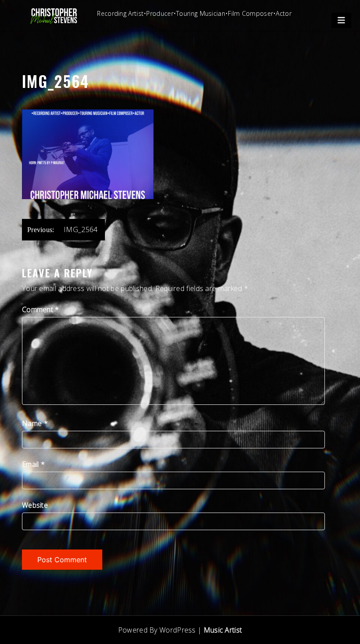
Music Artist (223, 630)
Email (33, 464)
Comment (40, 309)
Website (35, 505)
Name (35, 423)
